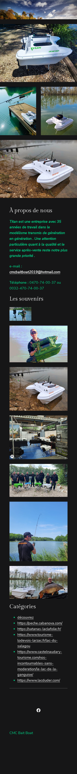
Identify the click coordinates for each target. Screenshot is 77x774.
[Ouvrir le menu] (9, 8)
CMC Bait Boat (21, 733)
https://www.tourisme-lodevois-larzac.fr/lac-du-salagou (37, 640)
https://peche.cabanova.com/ (39, 623)
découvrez (25, 617)
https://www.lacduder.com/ (38, 680)
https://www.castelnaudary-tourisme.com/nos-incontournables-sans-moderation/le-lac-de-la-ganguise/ (39, 663)
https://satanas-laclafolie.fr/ (39, 629)
